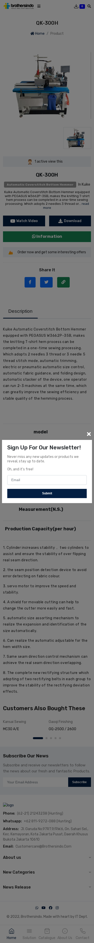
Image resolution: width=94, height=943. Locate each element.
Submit (47, 493)
